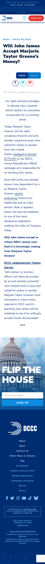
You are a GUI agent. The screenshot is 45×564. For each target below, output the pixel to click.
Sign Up (23, 402)
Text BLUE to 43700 (22, 5)
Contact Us (22, 451)
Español (34, 75)
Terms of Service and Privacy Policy (23, 531)
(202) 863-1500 (22, 525)
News (6, 39)
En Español (22, 466)
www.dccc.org (29, 509)
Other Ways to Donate (22, 456)
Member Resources (22, 476)
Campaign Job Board (22, 480)
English (22, 75)
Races (22, 490)
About (22, 441)
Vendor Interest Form (22, 471)
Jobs (22, 461)
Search (22, 485)
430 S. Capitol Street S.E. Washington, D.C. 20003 (22, 522)
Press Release (22, 39)
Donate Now (36, 18)
